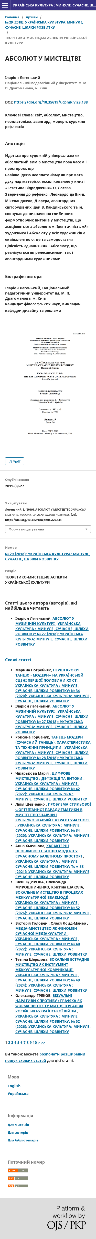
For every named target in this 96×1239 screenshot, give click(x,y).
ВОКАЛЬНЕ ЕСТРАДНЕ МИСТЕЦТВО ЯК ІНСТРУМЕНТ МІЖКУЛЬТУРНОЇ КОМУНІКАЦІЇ (52, 964)
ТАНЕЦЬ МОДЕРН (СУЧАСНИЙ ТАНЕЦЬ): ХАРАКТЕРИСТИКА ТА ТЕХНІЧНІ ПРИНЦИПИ (53, 742)
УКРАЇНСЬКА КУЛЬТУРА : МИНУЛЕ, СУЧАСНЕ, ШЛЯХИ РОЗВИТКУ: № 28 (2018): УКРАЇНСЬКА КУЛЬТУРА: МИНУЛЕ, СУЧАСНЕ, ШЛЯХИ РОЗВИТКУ (52, 758)
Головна (12, 17)
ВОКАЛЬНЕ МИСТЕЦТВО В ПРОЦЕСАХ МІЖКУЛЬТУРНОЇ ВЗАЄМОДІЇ (49, 895)
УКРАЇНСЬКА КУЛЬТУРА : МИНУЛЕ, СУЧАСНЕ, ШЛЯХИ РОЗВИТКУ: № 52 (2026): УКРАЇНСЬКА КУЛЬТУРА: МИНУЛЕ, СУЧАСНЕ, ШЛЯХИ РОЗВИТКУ (53, 910)
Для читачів (18, 1124)
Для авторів (18, 1132)
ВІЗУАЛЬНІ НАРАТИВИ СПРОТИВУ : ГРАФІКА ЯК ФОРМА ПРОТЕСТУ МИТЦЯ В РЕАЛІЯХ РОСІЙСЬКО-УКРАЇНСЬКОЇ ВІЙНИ (49, 1003)
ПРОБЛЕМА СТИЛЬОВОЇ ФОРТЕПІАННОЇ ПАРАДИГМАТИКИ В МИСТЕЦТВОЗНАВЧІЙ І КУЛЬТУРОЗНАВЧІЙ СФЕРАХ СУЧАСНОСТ (53, 812)
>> (43, 1042)
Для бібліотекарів (23, 1140)
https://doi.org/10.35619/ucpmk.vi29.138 (51, 102)
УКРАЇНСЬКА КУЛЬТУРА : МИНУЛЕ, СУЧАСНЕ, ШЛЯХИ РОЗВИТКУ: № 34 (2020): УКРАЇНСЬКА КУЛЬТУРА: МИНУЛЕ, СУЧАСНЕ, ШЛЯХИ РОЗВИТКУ (53, 693)
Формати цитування (26, 529)
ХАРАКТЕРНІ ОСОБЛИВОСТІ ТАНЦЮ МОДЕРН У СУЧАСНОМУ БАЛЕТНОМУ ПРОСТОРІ (49, 851)
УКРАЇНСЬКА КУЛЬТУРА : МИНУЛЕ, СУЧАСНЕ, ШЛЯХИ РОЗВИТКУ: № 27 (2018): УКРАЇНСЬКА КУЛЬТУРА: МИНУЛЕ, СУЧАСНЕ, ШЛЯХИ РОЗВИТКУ (52, 634)
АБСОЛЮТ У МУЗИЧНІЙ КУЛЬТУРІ (44, 621)
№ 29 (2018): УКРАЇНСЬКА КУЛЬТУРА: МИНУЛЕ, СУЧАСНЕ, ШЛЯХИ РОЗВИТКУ (44, 25)
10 (35, 1042)
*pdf (16, 461)
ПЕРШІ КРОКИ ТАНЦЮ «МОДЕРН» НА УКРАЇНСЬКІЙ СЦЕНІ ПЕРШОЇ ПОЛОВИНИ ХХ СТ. (49, 675)
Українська (18, 1093)
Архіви (32, 17)
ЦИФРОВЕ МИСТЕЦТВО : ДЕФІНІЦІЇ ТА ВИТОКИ (49, 776)
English (14, 1085)
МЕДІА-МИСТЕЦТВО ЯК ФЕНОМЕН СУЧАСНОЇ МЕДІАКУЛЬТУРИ (46, 931)
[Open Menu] (5, 5)
